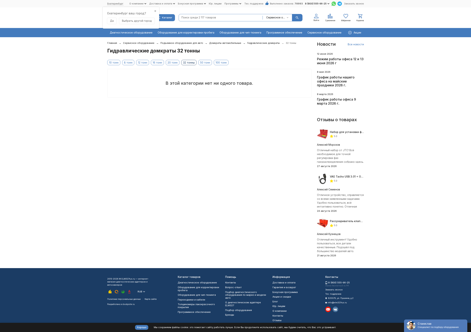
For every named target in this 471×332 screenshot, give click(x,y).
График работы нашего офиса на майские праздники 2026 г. (336, 81)
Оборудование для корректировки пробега (186, 32)
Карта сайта (151, 299)
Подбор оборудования (238, 310)
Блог (275, 301)
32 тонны (189, 62)
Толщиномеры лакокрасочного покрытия (196, 306)
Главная (112, 42)
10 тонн (113, 62)
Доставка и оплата (283, 282)
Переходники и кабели (191, 299)
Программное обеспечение (284, 32)
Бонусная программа (285, 292)
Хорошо (141, 327)
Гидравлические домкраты (263, 42)
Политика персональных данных (124, 299)
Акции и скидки (281, 296)
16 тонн (157, 62)
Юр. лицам (215, 3)
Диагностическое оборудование (131, 32)
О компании (279, 310)
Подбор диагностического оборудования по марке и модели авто (245, 295)
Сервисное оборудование (324, 32)
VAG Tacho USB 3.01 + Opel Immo (351, 176)
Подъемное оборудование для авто (181, 42)
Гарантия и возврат (284, 287)
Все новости (356, 44)
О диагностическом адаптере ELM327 (243, 304)
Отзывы (276, 320)
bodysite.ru (129, 304)
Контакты (230, 282)
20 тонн (173, 62)
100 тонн (221, 62)
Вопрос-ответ (233, 287)
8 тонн (128, 62)
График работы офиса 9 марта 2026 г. (336, 101)
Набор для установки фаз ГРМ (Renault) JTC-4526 (363, 131)
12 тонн (142, 62)
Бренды (229, 314)
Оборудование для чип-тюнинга (240, 32)
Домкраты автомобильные (225, 42)
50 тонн (205, 62)
